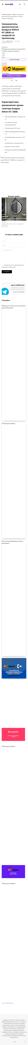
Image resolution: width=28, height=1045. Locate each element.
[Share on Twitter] (12, 80)
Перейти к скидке (14, 76)
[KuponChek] (10, 4)
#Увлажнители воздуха (8, 78)
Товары (14, 14)
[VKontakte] (16, 80)
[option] (14, 212)
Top (14, 1041)
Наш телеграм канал (7, 1003)
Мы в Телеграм (15, 59)
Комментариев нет (7, 42)
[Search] (23, 4)
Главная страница (6, 14)
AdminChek (9, 41)
